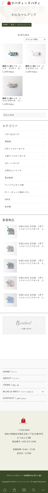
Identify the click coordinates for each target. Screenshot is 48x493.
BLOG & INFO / (18, 391)
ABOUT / (11, 378)
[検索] (43, 115)
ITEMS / (11, 385)
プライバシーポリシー (14, 475)
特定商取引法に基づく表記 (32, 475)
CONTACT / (14, 398)
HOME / (10, 371)
